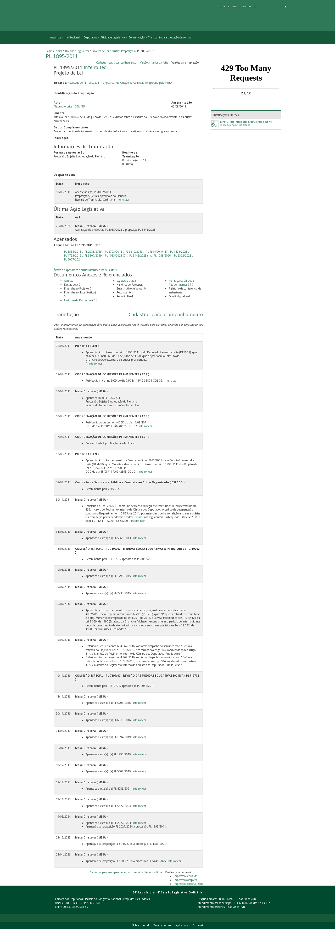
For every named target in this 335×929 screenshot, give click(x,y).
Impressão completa (185, 880)
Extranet (198, 925)
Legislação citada (126, 280)
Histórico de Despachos (78, 300)
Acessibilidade (228, 6)
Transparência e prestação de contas (169, 37)
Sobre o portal (140, 925)
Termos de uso (162, 925)
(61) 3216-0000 (242, 903)
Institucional (72, 37)
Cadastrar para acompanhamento (117, 62)
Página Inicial (54, 51)
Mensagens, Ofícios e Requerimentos (181, 282)
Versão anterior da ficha (154, 62)
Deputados (90, 37)
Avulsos (68, 280)
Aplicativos (181, 925)
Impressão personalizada (188, 884)
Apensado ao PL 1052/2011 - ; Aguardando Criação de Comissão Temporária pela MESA (120, 82)
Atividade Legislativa (112, 37)
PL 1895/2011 (62, 56)
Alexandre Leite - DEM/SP (69, 106)
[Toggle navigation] (287, 37)
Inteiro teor (96, 67)
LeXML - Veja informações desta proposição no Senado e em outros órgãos (246, 123)
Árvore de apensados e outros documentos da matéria (86, 270)
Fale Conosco (249, 6)
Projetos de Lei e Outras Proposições (113, 51)
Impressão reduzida (185, 876)
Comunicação (136, 37)
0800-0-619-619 (227, 899)
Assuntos (55, 37)
